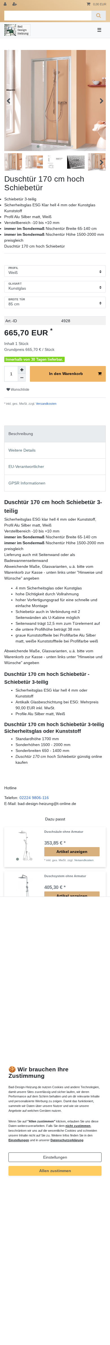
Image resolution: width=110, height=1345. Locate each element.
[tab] (55, 434)
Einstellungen (55, 1157)
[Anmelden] (6, 4)
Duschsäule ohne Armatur (63, 831)
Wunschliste (19, 390)
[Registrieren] (15, 4)
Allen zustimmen (55, 1170)
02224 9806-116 (34, 797)
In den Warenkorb (66, 373)
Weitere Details (22, 450)
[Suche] (98, 15)
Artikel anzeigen (71, 851)
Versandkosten (45, 403)
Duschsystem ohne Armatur (65, 876)
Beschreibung (20, 433)
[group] (24, 847)
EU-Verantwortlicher (26, 466)
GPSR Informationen (26, 483)
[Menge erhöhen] (22, 370)
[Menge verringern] (22, 378)
